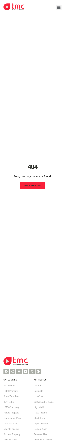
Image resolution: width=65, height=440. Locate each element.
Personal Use (40, 434)
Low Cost (38, 396)
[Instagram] (12, 371)
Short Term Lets (11, 396)
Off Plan (38, 385)
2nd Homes (9, 385)
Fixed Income (40, 413)
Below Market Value (44, 402)
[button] (59, 7)
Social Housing (11, 429)
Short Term (39, 418)
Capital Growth (41, 423)
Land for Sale (10, 423)
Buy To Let (8, 402)
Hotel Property (10, 391)
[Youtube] (19, 371)
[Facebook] (6, 371)
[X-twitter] (32, 371)
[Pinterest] (38, 371)
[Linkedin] (25, 371)
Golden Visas (40, 429)
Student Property (11, 434)
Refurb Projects (11, 413)
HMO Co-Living (11, 407)
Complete (38, 391)
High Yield (39, 407)
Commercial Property (14, 418)
